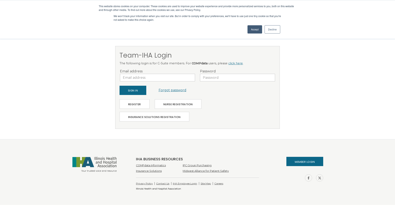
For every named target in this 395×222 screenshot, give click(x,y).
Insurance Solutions (149, 170)
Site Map (206, 183)
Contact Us (162, 183)
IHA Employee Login (185, 183)
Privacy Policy (144, 183)
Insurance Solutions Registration (154, 117)
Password (208, 71)
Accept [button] (255, 29)
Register (134, 104)
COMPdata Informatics (151, 165)
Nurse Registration (178, 104)
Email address (131, 71)
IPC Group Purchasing (197, 165)
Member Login (305, 162)
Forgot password (172, 90)
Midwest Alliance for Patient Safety (206, 170)
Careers (218, 183)
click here (235, 63)
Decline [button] (272, 29)
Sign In (133, 90)
